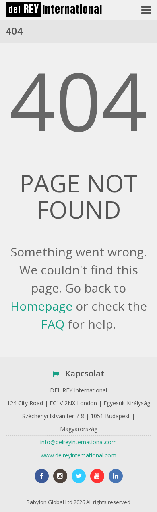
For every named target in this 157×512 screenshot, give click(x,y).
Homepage (41, 306)
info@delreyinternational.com (78, 442)
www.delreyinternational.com (78, 455)
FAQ (52, 324)
